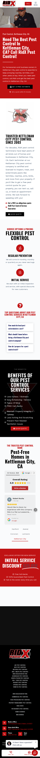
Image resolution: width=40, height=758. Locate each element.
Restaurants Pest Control (20, 709)
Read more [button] (11, 514)
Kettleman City (20, 539)
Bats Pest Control (20, 667)
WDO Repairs (20, 715)
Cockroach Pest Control (20, 676)
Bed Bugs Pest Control (20, 669)
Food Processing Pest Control (20, 700)
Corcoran (14, 534)
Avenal (25, 529)
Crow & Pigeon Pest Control (20, 678)
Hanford (15, 529)
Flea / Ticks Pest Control (20, 680)
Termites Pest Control (20, 687)
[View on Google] (9, 499)
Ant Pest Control (20, 665)
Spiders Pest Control (20, 685)
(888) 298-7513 (12, 735)
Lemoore (26, 534)
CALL (28, 3)
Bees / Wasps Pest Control (20, 672)
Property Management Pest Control (20, 703)
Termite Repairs (20, 712)
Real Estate (20, 706)
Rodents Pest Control (20, 682)
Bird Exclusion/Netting (20, 674)
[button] (20, 327)
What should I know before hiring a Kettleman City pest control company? (18, 337)
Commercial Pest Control (20, 697)
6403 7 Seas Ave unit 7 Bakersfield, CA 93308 (20, 729)
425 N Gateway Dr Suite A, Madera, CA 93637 (20, 724)
